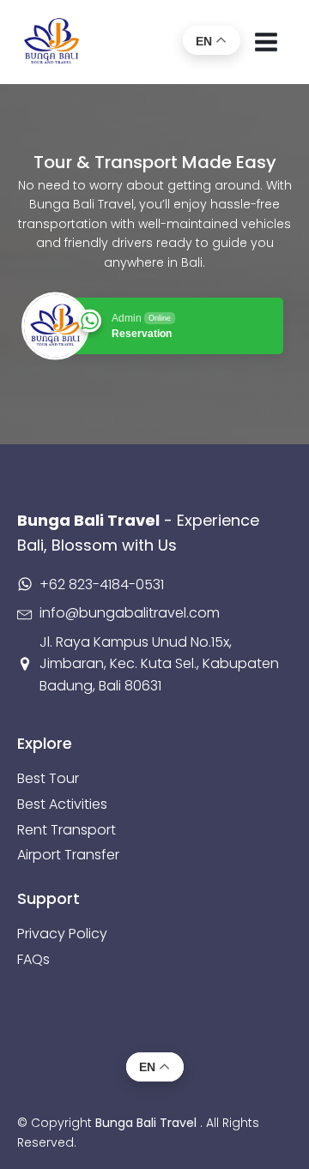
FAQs (33, 959)
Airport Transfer (68, 855)
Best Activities (62, 804)
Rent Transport (66, 830)
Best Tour (48, 778)
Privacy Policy (62, 933)
